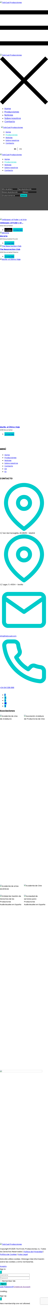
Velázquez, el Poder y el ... (11, 223)
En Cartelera (8, 230)
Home (7, 108)
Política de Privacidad (33, 1251)
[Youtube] (5, 703)
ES (15, 149)
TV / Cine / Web (17, 230)
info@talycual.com (8, 636)
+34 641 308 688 (7, 687)
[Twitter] (5, 697)
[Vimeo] (5, 706)
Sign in (3, 1284)
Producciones (11, 111)
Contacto (9, 121)
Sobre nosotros (12, 118)
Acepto (3, 1266)
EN (20, 149)
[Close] (1, 1272)
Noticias (8, 115)
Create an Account (22, 1286)
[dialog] (24, 1300)
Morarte (3, 236)
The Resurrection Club (10, 249)
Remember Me (8, 1281)
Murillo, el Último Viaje (10, 427)
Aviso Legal (23, 1254)
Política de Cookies (8, 1254)
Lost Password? (7, 1286)
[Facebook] (5, 695)
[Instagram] (5, 700)
